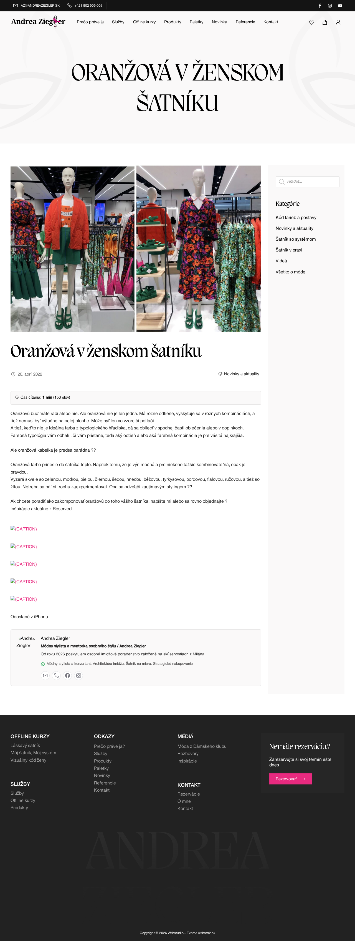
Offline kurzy (144, 22)
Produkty (172, 22)
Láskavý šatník (25, 746)
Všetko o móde (290, 272)
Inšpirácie (187, 761)
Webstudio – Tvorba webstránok (191, 933)
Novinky (219, 22)
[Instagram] (78, 675)
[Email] (45, 675)
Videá (281, 261)
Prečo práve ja (90, 22)
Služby (118, 22)
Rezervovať (286, 779)
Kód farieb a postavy (296, 218)
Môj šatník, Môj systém (33, 753)
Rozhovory (188, 754)
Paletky (197, 22)
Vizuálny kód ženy (28, 761)
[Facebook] (67, 675)
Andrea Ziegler (55, 639)
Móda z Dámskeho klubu (202, 747)
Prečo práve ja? (109, 747)
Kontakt (270, 22)
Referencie (245, 22)
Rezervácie (189, 794)
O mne (184, 802)
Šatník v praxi (289, 250)
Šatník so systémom (296, 239)
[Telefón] (56, 675)
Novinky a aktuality (241, 374)
